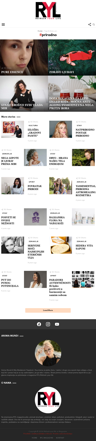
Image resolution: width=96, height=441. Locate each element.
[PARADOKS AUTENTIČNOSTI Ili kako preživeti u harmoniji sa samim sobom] (83, 279)
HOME (34, 438)
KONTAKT (60, 438)
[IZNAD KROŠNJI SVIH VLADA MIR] (24, 94)
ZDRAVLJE (7, 154)
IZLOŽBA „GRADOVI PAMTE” (34, 132)
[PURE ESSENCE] (24, 57)
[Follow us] (90, 24)
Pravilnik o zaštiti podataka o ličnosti (37, 434)
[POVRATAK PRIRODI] (12, 185)
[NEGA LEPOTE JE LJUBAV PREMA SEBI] (35, 157)
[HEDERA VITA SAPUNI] (60, 245)
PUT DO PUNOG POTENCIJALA (10, 283)
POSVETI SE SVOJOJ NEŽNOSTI (8, 220)
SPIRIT (32, 182)
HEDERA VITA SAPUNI (84, 247)
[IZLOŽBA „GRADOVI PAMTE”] (12, 129)
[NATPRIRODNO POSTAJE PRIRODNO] (60, 129)
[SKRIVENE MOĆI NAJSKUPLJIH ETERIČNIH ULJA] (12, 245)
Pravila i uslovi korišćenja (62, 434)
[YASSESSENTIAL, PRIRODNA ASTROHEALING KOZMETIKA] (60, 185)
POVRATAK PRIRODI (35, 187)
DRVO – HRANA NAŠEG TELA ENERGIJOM (58, 161)
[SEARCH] (94, 24)
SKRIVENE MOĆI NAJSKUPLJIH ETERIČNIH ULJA (36, 251)
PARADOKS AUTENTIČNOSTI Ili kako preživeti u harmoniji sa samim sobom (59, 287)
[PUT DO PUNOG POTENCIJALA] (35, 279)
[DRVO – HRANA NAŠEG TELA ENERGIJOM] (83, 157)
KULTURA (33, 125)
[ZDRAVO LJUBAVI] (72, 57)
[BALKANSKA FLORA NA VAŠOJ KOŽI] (83, 217)
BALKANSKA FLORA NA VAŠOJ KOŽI (57, 220)
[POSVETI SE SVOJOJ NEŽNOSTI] (35, 217)
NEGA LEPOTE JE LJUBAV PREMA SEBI (10, 161)
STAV (79, 125)
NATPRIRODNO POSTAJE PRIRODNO (85, 132)
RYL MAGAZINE (46, 438)
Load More (48, 310)
